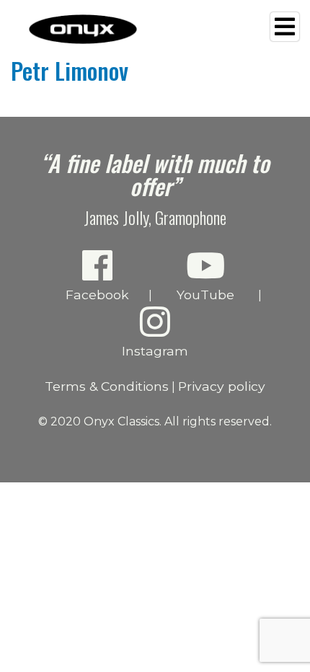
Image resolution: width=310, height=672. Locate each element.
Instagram (155, 350)
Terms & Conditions (107, 386)
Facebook (97, 294)
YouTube (205, 294)
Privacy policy (221, 386)
